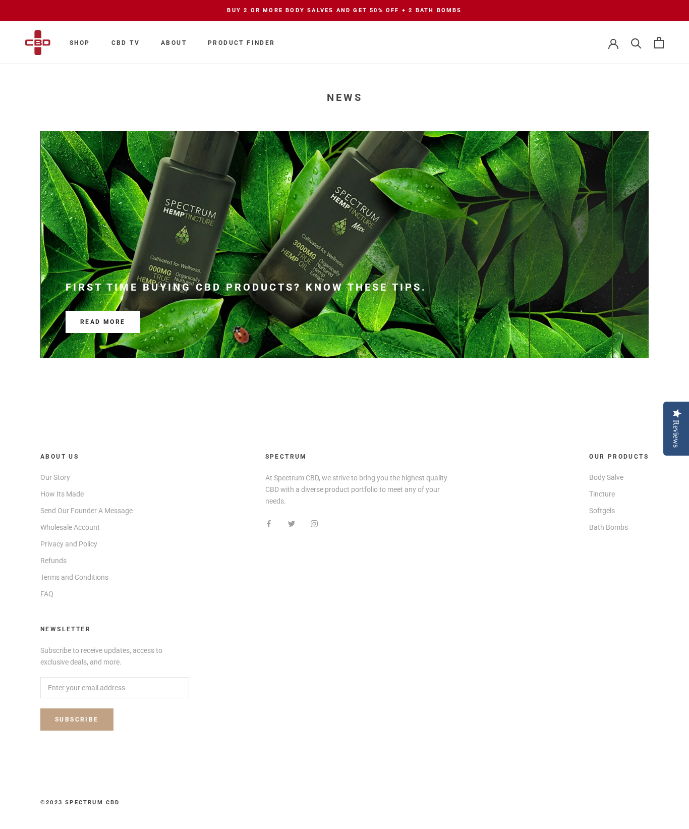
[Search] (636, 42)
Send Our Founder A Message (86, 511)
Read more (103, 321)
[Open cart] (659, 42)
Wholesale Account (70, 527)
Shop (80, 42)
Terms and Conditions (74, 577)
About (174, 42)
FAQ (46, 594)
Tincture (602, 494)
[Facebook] (268, 523)
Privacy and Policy (68, 544)
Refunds (53, 561)
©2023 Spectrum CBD (80, 802)
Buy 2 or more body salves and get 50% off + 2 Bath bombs (344, 10)
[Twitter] (291, 523)
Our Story (55, 477)
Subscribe (77, 719)
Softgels (602, 511)
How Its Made (62, 494)
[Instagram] (314, 523)
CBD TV (125, 42)
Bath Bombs (608, 527)
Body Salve (606, 477)
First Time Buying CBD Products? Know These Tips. (246, 287)
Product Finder (241, 42)
